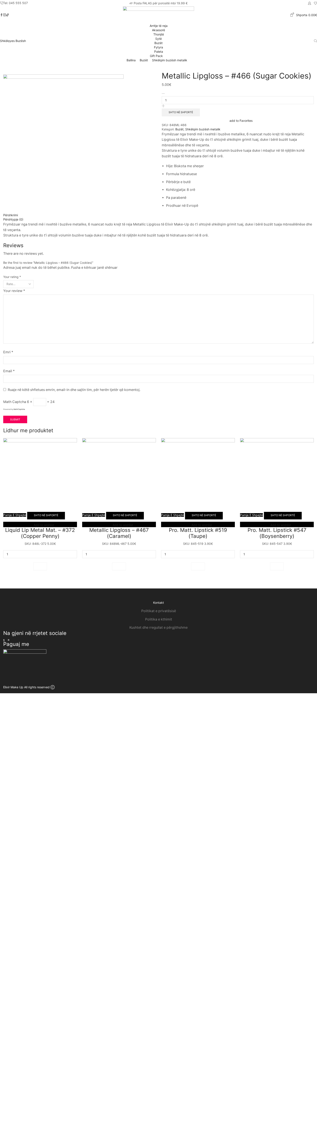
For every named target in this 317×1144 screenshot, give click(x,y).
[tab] (158, 215)
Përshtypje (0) (13, 219)
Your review (14, 291)
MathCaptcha (19, 409)
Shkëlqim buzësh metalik (169, 60)
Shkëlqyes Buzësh (13, 40)
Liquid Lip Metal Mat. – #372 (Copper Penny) (40, 533)
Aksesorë (158, 30)
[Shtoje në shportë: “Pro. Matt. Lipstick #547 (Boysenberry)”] (277, 566)
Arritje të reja (159, 26)
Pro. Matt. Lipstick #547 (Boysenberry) (277, 533)
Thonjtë (158, 34)
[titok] (4, 15)
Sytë (158, 38)
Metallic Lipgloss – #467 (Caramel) (119, 533)
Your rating (12, 277)
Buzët (158, 43)
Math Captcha (14, 402)
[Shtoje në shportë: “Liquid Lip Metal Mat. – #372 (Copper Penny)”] (40, 566)
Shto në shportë (181, 112)
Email (9, 371)
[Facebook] (1, 15)
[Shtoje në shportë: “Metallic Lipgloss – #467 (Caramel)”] (119, 566)
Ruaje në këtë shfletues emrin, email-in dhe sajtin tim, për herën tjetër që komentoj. (74, 390)
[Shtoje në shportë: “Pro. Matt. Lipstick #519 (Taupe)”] (198, 566)
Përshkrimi (10, 215)
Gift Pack (157, 56)
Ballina (131, 60)
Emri (8, 352)
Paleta (158, 51)
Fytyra (158, 47)
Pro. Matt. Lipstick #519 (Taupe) (198, 533)
